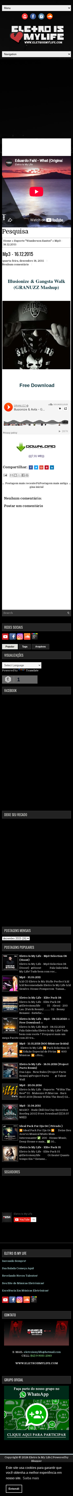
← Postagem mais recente (19, 483)
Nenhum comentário (15, 264)
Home (7, 240)
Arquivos (40, 646)
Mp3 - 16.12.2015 (17, 253)
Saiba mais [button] (31, 1478)
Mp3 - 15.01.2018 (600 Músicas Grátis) (44, 1043)
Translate (32, 670)
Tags (25, 646)
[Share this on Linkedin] (52, 467)
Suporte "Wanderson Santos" (33, 240)
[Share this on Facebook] (31, 467)
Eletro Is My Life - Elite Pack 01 (40, 1147)
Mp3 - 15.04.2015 (30, 1105)
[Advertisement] (36, 98)
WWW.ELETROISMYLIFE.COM (36, 1363)
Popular (9, 646)
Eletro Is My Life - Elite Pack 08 (40, 997)
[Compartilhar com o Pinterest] (27, 475)
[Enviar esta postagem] (5, 474)
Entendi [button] (14, 1488)
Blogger (36, 1461)
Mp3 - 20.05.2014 (30, 1085)
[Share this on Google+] (41, 467)
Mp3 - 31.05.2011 (30, 977)
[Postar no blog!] (15, 475)
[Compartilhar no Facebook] (23, 475)
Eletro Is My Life (40, 1457)
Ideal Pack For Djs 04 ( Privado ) (40, 1126)
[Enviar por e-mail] (12, 475)
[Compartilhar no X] (19, 475)
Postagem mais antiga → (55, 483)
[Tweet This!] (36, 467)
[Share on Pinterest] (47, 467)
